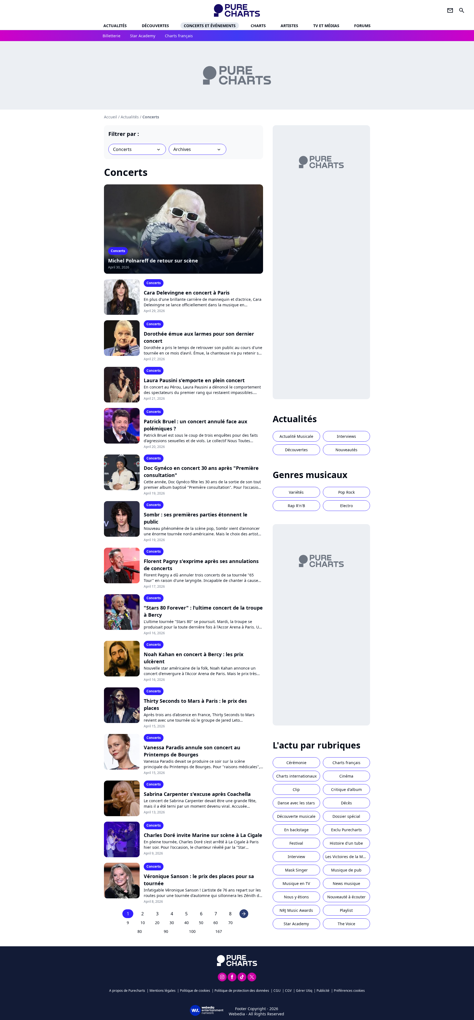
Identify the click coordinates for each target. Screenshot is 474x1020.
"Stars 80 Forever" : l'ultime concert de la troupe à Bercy (203, 611)
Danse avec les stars (296, 802)
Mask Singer (296, 870)
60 (215, 922)
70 (230, 922)
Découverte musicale (296, 816)
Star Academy (296, 923)
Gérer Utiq (304, 990)
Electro (346, 505)
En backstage (296, 829)
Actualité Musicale (296, 436)
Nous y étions (296, 896)
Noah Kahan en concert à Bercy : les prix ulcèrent (193, 658)
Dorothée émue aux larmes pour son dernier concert (199, 337)
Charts (258, 25)
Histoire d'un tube (346, 843)
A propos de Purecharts (127, 990)
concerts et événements (210, 25)
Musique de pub (346, 870)
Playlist (346, 910)
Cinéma (346, 776)
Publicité (323, 990)
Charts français (346, 762)
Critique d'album (346, 789)
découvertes (155, 25)
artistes (289, 25)
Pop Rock (346, 492)
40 (186, 922)
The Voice (346, 923)
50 (201, 922)
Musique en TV (296, 883)
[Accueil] (237, 10)
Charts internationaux (296, 776)
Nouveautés (346, 449)
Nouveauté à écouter (346, 896)
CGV (288, 990)
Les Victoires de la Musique (347, 856)
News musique (346, 883)
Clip (296, 789)
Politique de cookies (195, 990)
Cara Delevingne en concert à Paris (187, 292)
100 (192, 931)
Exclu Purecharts (346, 829)
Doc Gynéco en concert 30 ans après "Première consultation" (201, 471)
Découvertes (296, 449)
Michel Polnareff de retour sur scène (153, 260)
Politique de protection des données (242, 990)
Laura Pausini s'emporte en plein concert (194, 380)
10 (142, 922)
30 (172, 922)
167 (218, 931)
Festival (296, 843)
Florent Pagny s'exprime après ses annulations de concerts (201, 565)
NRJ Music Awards (296, 910)
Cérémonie (296, 762)
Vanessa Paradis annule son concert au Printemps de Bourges (192, 751)
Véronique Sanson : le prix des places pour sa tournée (199, 880)
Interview (296, 856)
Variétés (296, 492)
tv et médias (326, 25)
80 (139, 931)
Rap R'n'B (296, 505)
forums (362, 25)
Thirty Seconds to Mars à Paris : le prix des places (195, 704)
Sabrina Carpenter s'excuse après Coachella (197, 794)
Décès (346, 802)
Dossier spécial (346, 816)
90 (166, 931)
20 (157, 922)
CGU (277, 990)
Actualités (115, 25)
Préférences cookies (349, 990)
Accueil (110, 116)
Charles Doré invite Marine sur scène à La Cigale (203, 835)
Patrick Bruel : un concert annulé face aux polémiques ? (195, 425)
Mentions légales (162, 990)
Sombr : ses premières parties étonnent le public (195, 518)
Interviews (346, 436)
